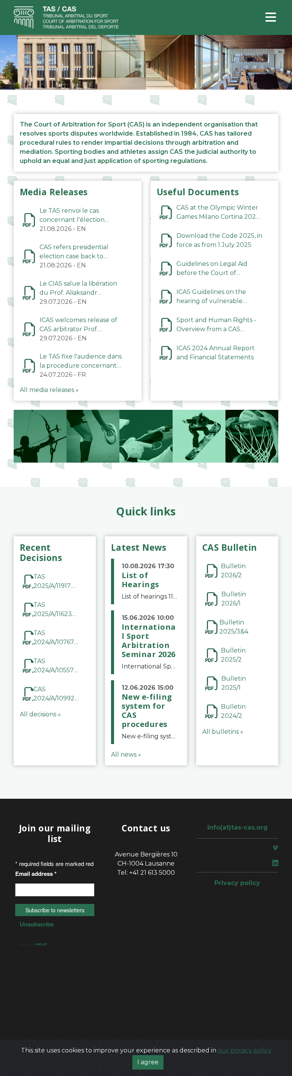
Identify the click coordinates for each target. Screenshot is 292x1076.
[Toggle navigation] (270, 18)
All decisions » (40, 714)
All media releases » (49, 389)
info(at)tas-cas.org (237, 827)
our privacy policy (244, 1050)
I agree (148, 1062)
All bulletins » (222, 731)
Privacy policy (237, 882)
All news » (126, 754)
